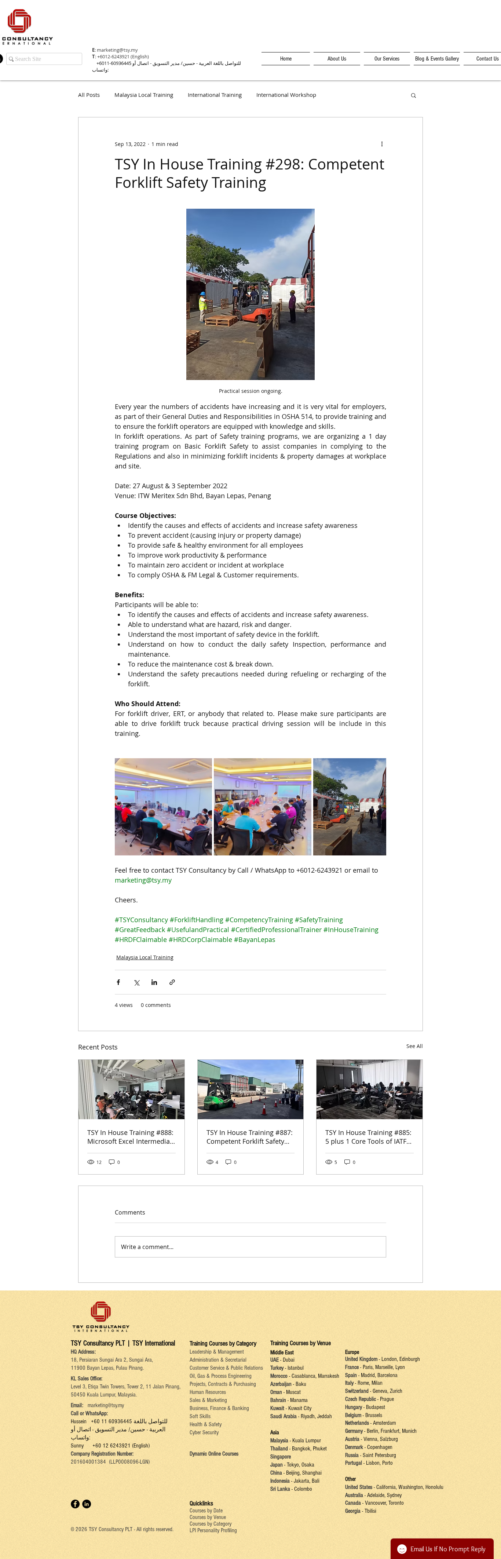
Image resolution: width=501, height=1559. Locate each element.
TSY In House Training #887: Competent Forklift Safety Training (249, 1137)
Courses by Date (206, 1510)
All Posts (89, 94)
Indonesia (280, 1481)
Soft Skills (200, 1416)
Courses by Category (210, 1523)
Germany (354, 1431)
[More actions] (381, 143)
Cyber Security (204, 1432)
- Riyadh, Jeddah (314, 1416)
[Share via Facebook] (118, 982)
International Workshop (286, 94)
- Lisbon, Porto (377, 1463)
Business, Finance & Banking (219, 1408)
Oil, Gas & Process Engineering (221, 1376)
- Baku (299, 1384)
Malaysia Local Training (143, 94)
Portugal (353, 1463)
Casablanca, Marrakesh (315, 1376)
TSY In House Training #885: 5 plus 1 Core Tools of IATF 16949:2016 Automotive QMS (368, 1137)
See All (414, 1046)
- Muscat (291, 1392)
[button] (413, 95)
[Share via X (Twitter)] (136, 982)
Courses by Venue (208, 1517)
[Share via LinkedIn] (154, 982)
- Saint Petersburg (378, 1455)
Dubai (289, 1360)
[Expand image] (163, 806)
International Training (215, 94)
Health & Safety (206, 1424)
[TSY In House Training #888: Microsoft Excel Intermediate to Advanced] (131, 1089)
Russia (352, 1455)
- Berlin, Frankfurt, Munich (390, 1431)
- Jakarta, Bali (304, 1481)
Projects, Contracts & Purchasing (223, 1384)
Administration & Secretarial (218, 1360)
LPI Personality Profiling (213, 1530)
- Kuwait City (298, 1408)
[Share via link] (172, 982)
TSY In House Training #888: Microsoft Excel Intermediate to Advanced (130, 1137)
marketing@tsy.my (117, 50)
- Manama (297, 1400)
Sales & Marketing (208, 1400)
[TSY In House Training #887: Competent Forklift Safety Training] (251, 1089)
